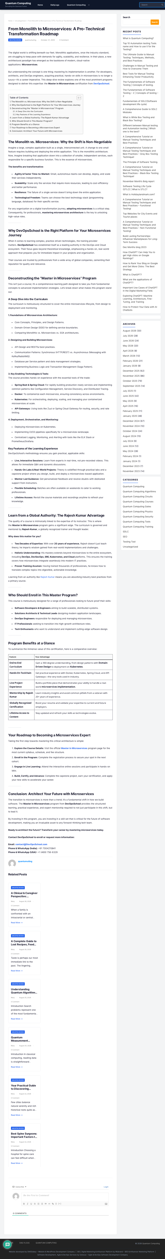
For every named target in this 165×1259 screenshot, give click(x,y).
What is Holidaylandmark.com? (139, 194)
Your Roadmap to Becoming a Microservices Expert (35, 127)
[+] (59, 1204)
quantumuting (30, 40)
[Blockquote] (45, 1203)
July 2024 (128, 441)
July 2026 (128, 335)
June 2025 (128, 396)
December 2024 (131, 421)
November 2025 (131, 376)
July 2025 (128, 391)
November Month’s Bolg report (138, 181)
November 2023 (131, 471)
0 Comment (64, 40)
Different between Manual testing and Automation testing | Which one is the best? (140, 128)
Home (10, 21)
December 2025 (131, 371)
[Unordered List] (42, 1203)
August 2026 (129, 330)
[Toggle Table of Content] (77, 98)
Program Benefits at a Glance (25, 124)
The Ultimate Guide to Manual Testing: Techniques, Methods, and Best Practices (139, 57)
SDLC (126, 531)
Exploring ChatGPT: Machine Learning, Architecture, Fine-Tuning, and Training (137, 299)
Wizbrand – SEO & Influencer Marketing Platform (134, 1252)
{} (56, 1204)
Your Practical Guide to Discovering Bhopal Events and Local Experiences (23, 1090)
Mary (13, 901)
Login (105, 1187)
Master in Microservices (74, 748)
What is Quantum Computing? (138, 38)
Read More (17, 922)
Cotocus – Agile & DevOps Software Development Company (104, 1255)
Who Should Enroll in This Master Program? (32, 121)
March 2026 (129, 356)
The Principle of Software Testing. (140, 162)
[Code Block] (49, 1203)
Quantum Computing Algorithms (139, 491)
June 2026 (128, 340)
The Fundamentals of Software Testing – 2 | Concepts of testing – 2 (140, 93)
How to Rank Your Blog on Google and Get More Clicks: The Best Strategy (140, 266)
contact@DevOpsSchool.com (31, 844)
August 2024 (129, 436)
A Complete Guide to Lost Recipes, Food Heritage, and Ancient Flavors (24, 946)
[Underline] (31, 1203)
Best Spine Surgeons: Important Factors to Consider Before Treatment (24, 1138)
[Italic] (27, 1203)
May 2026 (128, 345)
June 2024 (128, 446)
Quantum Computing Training (138, 526)
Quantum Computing (18, 3)
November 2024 (131, 426)
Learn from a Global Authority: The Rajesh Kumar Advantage (40, 117)
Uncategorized (20, 21)
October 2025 (130, 381)
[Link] (53, 1203)
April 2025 (128, 406)
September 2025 (131, 386)
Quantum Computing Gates (137, 506)
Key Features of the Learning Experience (33, 114)
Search (126, 17)
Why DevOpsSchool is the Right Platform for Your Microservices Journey (46, 105)
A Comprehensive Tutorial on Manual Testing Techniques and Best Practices (139, 139)
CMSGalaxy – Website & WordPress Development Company (51, 1252)
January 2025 (130, 416)
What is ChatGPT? (132, 274)
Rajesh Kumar (47, 577)
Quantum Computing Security (138, 516)
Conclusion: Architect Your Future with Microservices (37, 131)
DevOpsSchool (101, 83)
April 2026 (128, 350)
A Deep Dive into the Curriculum (29, 111)
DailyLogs (24, 1243)
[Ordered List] (38, 1203)
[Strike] (35, 1203)
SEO (125, 536)
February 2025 (130, 411)
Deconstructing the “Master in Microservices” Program (38, 108)
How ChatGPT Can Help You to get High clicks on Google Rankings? (139, 255)
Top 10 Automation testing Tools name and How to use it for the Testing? (139, 46)
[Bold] (24, 1203)
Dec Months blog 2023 (134, 247)
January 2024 (130, 461)
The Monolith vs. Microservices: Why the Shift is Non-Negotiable (41, 101)
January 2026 (130, 365)
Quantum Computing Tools (136, 521)
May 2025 (128, 401)
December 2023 (131, 466)
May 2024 (128, 451)
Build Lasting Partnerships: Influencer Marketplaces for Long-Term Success (140, 239)
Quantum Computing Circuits (138, 496)
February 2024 (130, 456)
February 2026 (130, 361)
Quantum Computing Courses (138, 501)
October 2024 (130, 431)
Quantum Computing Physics (138, 511)
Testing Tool (129, 541)
